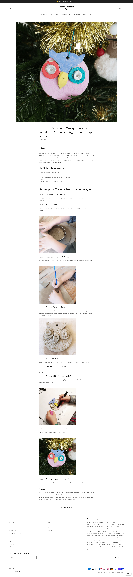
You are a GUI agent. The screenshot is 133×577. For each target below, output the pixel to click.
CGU (10, 536)
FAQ (10, 541)
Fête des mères (52, 525)
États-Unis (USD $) (14, 571)
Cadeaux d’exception (14, 546)
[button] (10, 8)
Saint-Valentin (51, 527)
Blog (10, 538)
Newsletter (11, 544)
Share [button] (41, 143)
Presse (10, 527)
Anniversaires (51, 530)
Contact (11, 525)
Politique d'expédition (14, 530)
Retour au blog (67, 507)
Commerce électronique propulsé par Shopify (116, 572)
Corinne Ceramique (103, 572)
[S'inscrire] (34, 557)
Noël (49, 522)
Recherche (11, 522)
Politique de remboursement (16, 533)
